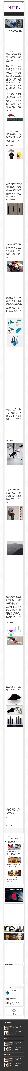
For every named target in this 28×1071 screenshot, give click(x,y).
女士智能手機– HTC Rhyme (16, 998)
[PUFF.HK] (14, 9)
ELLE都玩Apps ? (13, 990)
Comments (17, 987)
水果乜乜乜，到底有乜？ (15, 838)
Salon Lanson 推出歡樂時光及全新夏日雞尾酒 (15, 1032)
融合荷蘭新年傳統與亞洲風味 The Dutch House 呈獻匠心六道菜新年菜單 (13, 853)
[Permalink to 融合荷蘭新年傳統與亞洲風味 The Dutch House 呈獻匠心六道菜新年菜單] (14, 847)
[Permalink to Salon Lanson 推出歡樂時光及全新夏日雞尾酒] (14, 873)
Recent (11, 987)
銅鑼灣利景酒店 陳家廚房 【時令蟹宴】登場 (15, 1027)
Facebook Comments (15, 825)
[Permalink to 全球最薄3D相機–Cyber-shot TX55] (7, 1003)
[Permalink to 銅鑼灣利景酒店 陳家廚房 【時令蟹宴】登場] (14, 860)
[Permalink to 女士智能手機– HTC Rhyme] (7, 999)
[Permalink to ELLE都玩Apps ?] (7, 993)
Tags (21, 987)
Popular (7, 987)
